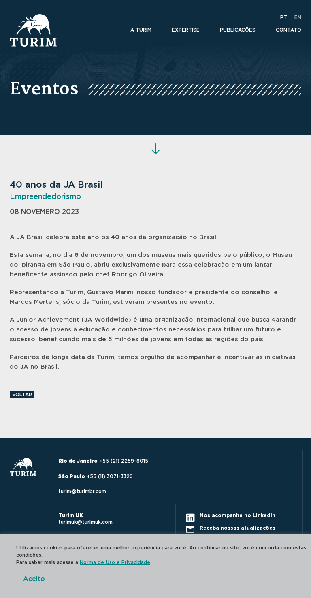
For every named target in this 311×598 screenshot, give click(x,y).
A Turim (140, 30)
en (297, 17)
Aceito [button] (34, 579)
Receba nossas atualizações (237, 527)
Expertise (186, 30)
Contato (288, 30)
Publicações (238, 30)
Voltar (22, 394)
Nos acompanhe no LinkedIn (237, 515)
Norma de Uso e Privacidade (115, 562)
